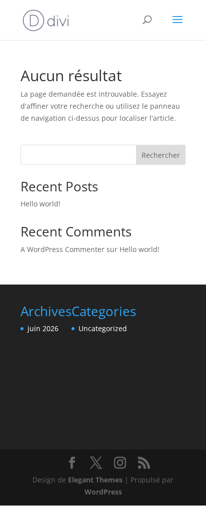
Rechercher (161, 155)
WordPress (103, 491)
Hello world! (40, 203)
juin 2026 (43, 328)
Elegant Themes (95, 479)
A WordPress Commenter (62, 249)
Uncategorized (102, 328)
